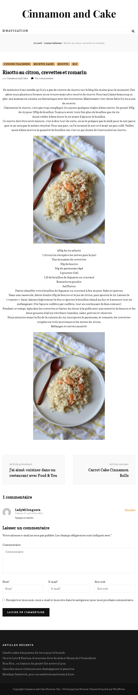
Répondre (130, 509)
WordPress (119, 689)
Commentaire (12, 544)
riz (75, 64)
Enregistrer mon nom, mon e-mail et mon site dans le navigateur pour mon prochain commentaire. (70, 600)
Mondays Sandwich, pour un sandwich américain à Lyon (38, 674)
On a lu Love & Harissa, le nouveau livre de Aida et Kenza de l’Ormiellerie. (49, 658)
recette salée (44, 64)
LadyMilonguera (27, 510)
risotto (63, 64)
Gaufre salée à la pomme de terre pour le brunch (34, 652)
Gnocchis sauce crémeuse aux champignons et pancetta (38, 669)
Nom (6, 581)
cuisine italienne (17, 64)
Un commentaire (44, 78)
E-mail (53, 581)
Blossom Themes (88, 689)
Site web (100, 581)
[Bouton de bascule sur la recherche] (133, 31)
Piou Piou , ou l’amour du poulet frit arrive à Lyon (34, 663)
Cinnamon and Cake (69, 13)
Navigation (17, 30)
